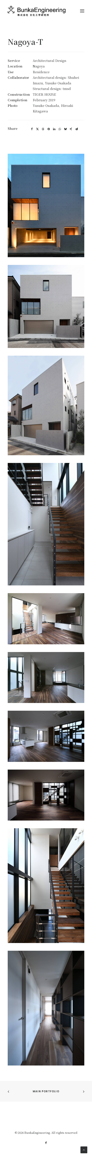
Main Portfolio (46, 1091)
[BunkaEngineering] (36, 11)
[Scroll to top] (83, 1149)
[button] (31, 129)
